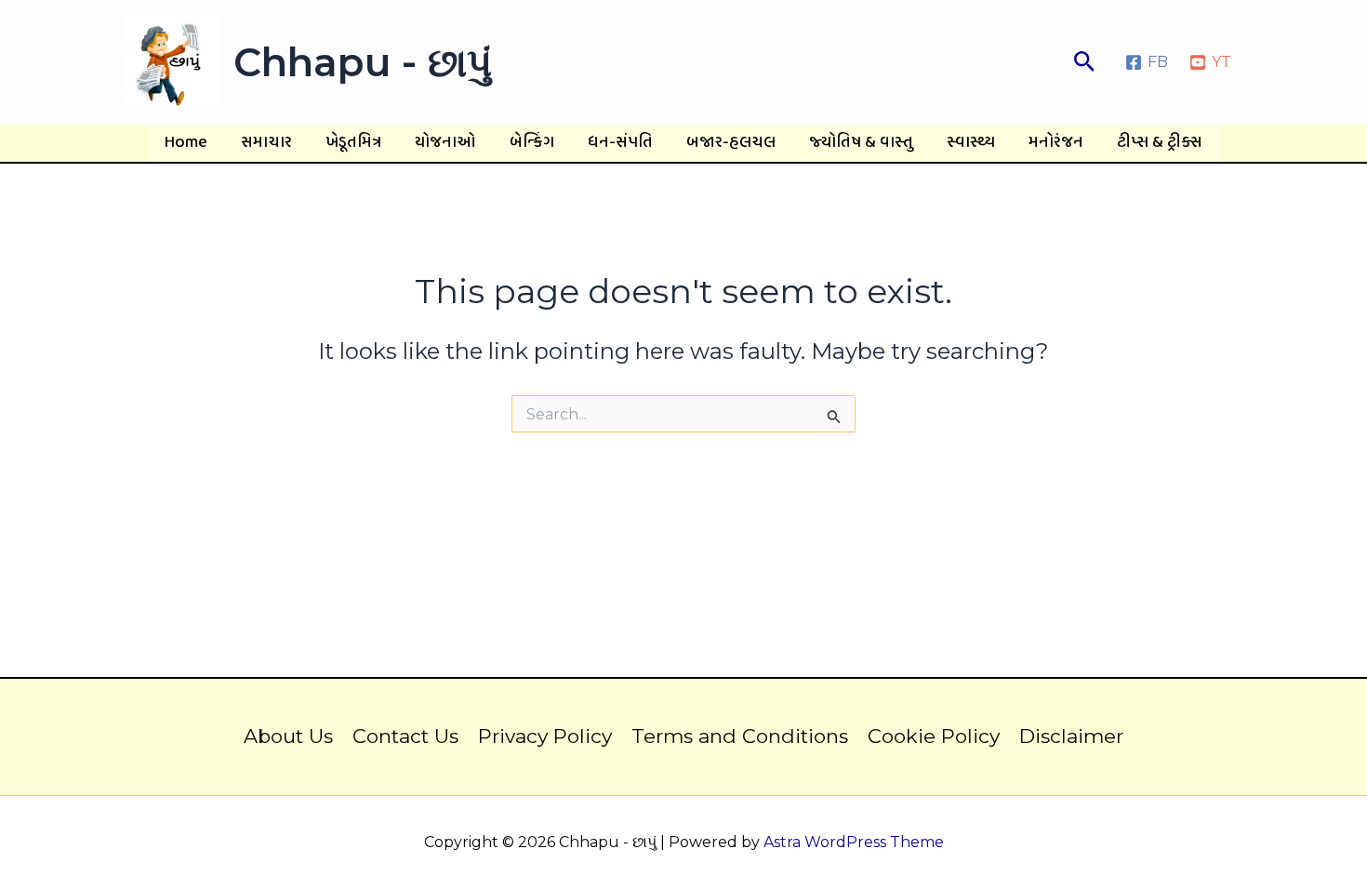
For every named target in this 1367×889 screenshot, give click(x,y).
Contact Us (405, 736)
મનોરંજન (1056, 142)
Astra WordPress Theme (853, 842)
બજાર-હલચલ (731, 142)
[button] (1084, 62)
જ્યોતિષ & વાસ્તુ (861, 142)
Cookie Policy (934, 736)
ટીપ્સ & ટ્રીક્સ (1159, 142)
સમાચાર (266, 142)
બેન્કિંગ (532, 142)
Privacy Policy (545, 736)
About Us (288, 736)
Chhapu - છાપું (362, 62)
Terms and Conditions (739, 736)
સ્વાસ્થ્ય (971, 142)
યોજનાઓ (445, 142)
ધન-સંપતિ (620, 142)
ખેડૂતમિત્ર (353, 142)
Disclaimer (1071, 736)
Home (186, 142)
